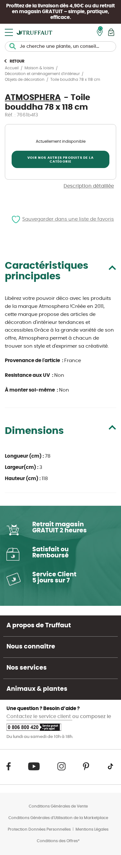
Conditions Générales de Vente (58, 806)
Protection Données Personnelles (39, 829)
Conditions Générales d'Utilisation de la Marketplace (58, 818)
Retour (17, 61)
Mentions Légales (92, 829)
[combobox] (60, 46)
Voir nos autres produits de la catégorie (60, 159)
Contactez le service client (39, 716)
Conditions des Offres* (58, 841)
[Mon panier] (111, 32)
